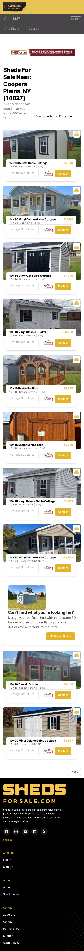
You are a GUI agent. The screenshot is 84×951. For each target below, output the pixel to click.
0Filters (14, 28)
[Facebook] (6, 831)
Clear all (34, 28)
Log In (7, 859)
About (7, 887)
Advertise (9, 914)
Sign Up (8, 866)
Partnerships (11, 928)
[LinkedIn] (34, 831)
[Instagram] (16, 831)
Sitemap (7, 839)
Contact (63, 173)
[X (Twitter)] (44, 831)
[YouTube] (25, 831)
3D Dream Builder (60, 636)
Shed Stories (11, 894)
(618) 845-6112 (13, 942)
